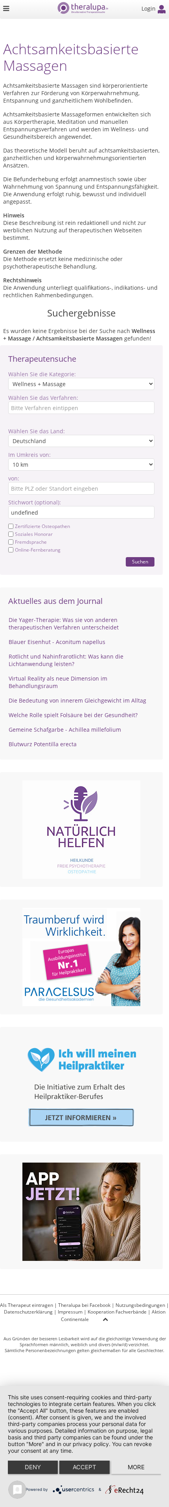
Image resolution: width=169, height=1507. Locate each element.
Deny (33, 1467)
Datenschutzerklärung (28, 1311)
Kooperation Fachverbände (117, 1311)
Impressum (70, 1311)
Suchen (140, 561)
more (136, 1467)
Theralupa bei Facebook (84, 1305)
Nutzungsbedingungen (140, 1305)
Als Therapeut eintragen (26, 1305)
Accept (84, 1467)
